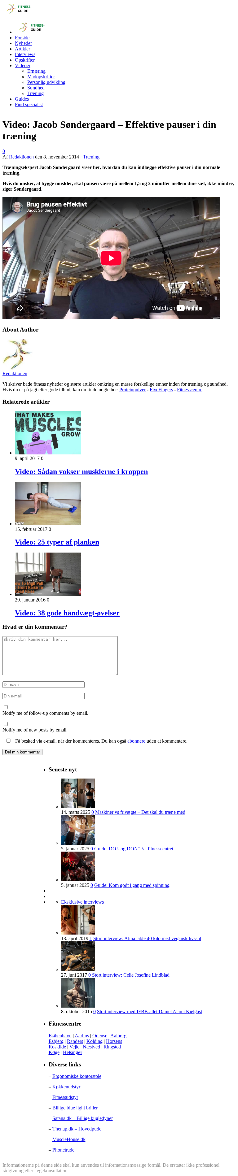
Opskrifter (25, 60)
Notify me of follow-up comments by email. (45, 713)
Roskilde (57, 1046)
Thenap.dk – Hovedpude (76, 1128)
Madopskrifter (41, 76)
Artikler (22, 48)
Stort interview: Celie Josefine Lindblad (131, 975)
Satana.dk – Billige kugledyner (82, 1118)
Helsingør (72, 1052)
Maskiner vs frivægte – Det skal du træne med (140, 812)
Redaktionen (21, 156)
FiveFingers (161, 389)
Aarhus (82, 1035)
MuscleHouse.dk (69, 1139)
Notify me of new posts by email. (35, 729)
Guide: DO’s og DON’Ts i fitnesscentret (133, 848)
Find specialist (29, 104)
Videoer (22, 65)
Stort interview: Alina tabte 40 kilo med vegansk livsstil (147, 938)
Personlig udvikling (46, 82)
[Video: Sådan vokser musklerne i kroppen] (48, 452)
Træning (35, 93)
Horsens (114, 1041)
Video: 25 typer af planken (57, 542)
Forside (22, 37)
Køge (54, 1052)
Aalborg (118, 1035)
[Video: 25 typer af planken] (48, 523)
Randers (75, 1041)
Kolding (94, 1041)
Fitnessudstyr (65, 1097)
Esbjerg (56, 1041)
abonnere (136, 741)
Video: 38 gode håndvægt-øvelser (67, 613)
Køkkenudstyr (66, 1086)
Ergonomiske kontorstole (76, 1076)
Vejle (74, 1046)
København (60, 1035)
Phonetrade (63, 1149)
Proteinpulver (132, 389)
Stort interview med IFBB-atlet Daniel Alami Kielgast (149, 1011)
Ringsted (112, 1046)
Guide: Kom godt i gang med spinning (132, 885)
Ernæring (36, 71)
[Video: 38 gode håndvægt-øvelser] (48, 594)
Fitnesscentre (189, 389)
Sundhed (36, 87)
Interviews (25, 54)
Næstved (91, 1046)
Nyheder (23, 43)
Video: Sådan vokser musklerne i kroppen (81, 471)
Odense (99, 1035)
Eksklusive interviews (82, 902)
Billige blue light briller (75, 1107)
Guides (22, 99)
